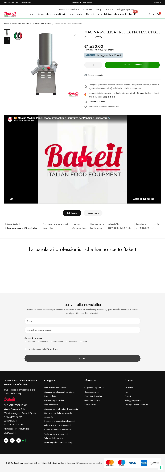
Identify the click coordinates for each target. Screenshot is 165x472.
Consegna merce (91, 392)
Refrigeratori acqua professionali (57, 425)
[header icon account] (153, 14)
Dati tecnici (72, 213)
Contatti (128, 396)
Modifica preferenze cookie (89, 463)
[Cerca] (149, 14)
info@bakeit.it (9, 432)
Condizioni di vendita (93, 396)
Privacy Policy (52, 349)
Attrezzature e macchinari (21, 23)
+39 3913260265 (21, 428)
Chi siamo (129, 387)
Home (6, 23)
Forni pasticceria (51, 404)
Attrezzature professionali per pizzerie (60, 392)
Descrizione (93, 213)
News (127, 392)
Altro (84, 341)
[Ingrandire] (75, 34)
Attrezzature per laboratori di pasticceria (61, 409)
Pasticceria (58, 341)
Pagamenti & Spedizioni (94, 387)
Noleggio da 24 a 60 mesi (109, 55)
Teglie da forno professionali (56, 433)
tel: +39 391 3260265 (13, 424)
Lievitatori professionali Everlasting (58, 442)
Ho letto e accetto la (42, 349)
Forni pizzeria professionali (55, 387)
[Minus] (88, 65)
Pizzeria (31, 341)
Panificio (44, 341)
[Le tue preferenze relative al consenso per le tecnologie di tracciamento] (160, 467)
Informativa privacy (92, 400)
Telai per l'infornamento (54, 438)
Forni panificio (50, 396)
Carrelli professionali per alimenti (57, 429)
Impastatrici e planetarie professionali (59, 421)
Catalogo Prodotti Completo (136, 404)
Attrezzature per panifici (54, 400)
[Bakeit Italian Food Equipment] (10, 14)
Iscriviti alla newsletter (69, 9)
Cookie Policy (90, 404)
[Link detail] (6, 440)
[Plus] (99, 65)
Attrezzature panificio (43, 23)
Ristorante (72, 341)
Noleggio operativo (133, 400)
